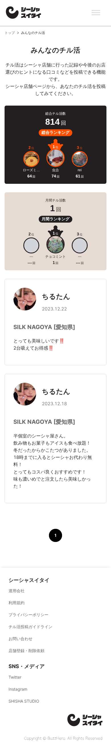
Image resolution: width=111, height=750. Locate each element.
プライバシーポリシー (28, 614)
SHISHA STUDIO (24, 701)
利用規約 (16, 602)
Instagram (18, 689)
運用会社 (16, 590)
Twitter (15, 677)
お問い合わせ (20, 638)
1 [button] (55, 535)
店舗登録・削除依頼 (26, 650)
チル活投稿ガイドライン (30, 626)
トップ (10, 33)
